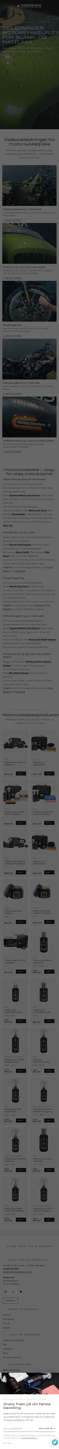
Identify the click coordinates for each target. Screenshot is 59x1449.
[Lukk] (54, 1377)
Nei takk (7, 1443)
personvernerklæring (29, 1438)
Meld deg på (46, 1428)
